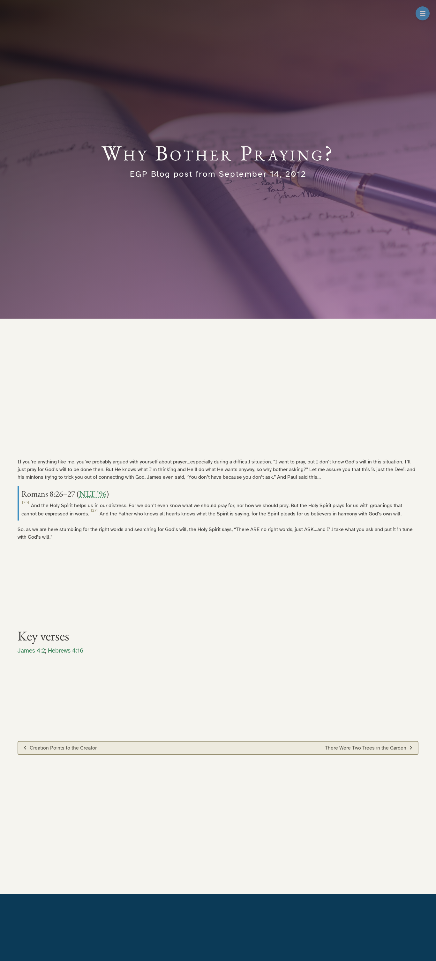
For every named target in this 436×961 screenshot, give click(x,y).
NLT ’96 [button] (92, 493)
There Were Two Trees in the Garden (365, 748)
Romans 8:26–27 (48, 493)
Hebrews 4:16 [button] (65, 650)
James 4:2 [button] (31, 650)
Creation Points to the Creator (63, 748)
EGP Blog (150, 174)
